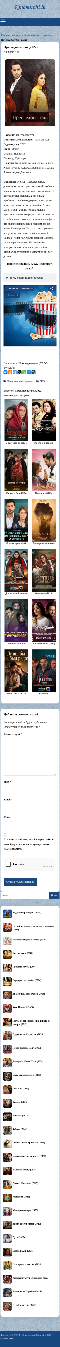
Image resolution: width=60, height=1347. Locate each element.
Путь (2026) (18, 1237)
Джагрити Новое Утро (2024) (27, 1061)
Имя (7, 781)
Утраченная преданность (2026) (29, 1156)
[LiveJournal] (34, 372)
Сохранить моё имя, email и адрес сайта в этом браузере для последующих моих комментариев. (29, 844)
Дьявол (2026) (20, 1102)
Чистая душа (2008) (22, 953)
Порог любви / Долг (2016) (26, 1048)
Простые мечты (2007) (24, 966)
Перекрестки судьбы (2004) (26, 980)
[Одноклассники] (10, 372)
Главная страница (11, 35)
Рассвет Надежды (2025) (25, 1183)
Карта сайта (41, 1335)
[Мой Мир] (29, 372)
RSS (49, 1335)
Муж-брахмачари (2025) (25, 1210)
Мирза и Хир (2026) (23, 1251)
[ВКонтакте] (6, 372)
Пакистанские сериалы (37, 35)
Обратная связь (7, 1338)
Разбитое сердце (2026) (24, 1169)
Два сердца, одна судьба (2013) (28, 994)
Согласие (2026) (20, 1088)
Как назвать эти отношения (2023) (30, 1278)
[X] (20, 372)
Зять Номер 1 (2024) (23, 1007)
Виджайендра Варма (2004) (26, 912)
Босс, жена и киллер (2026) (26, 1075)
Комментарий (13, 734)
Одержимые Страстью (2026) (28, 1034)
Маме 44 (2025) (20, 1115)
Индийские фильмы (26, 1335)
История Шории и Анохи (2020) (29, 939)
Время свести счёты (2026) (26, 1224)
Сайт (7, 817)
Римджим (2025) (21, 1196)
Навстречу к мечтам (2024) (27, 1264)
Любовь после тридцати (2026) (28, 1142)
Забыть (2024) (19, 1129)
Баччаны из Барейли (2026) (27, 1291)
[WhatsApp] (24, 372)
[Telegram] (15, 372)
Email (8, 799)
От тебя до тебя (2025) (24, 1305)
